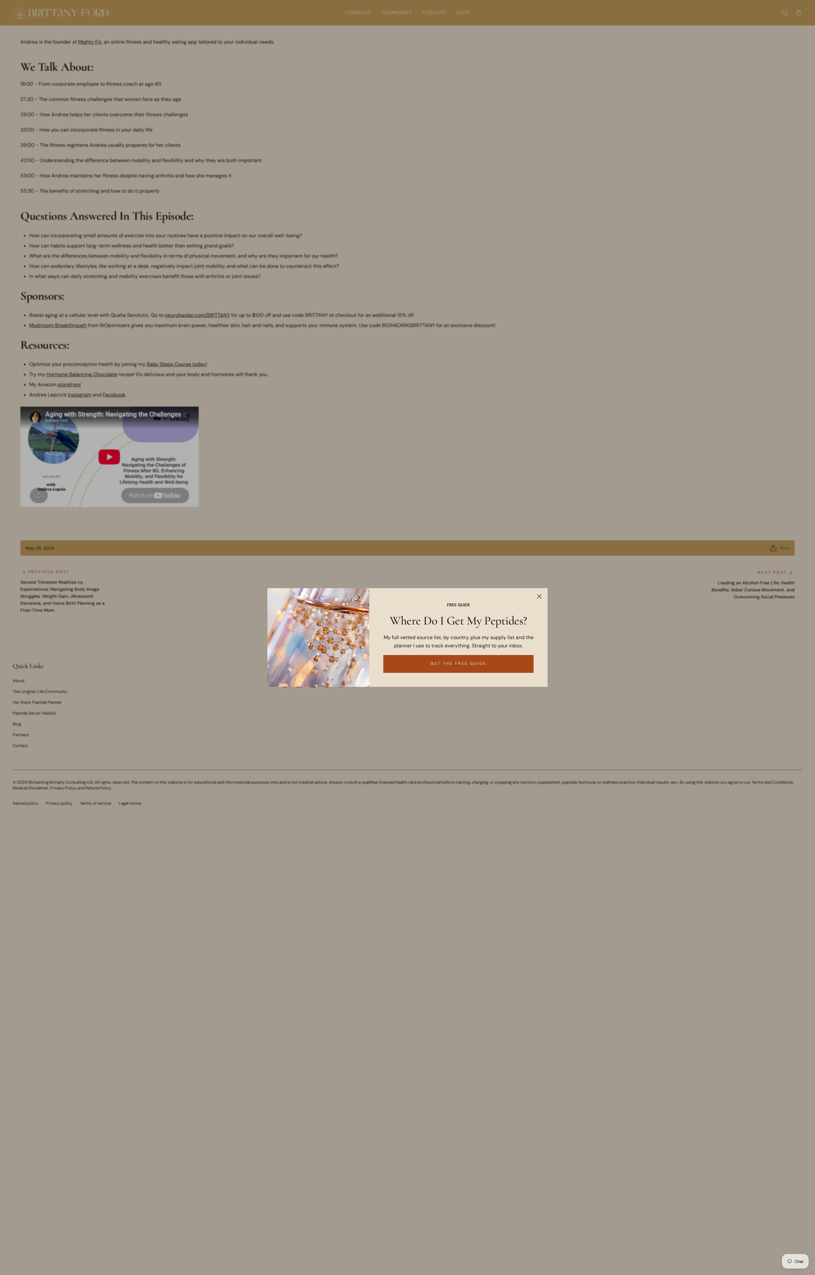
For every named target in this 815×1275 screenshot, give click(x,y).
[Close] (539, 596)
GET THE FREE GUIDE (458, 663)
